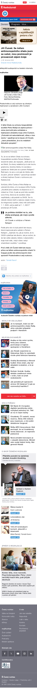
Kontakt (22, 625)
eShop (4, 622)
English (4, 682)
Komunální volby (8, 616)
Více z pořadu (8, 403)
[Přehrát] (4, 112)
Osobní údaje (13, 680)
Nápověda (23, 616)
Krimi (5, 293)
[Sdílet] (5, 120)
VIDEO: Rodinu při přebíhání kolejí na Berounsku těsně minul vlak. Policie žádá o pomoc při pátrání (16, 593)
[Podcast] (2, 120)
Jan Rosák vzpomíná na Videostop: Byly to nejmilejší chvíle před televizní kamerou (23, 353)
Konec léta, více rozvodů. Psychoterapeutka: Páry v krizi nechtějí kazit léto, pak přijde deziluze (16, 576)
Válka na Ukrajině (8, 613)
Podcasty (5, 639)
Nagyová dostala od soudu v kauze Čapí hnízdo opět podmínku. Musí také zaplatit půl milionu (18, 585)
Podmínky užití (25, 680)
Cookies (4, 680)
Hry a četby (7, 289)
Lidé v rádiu (23, 619)
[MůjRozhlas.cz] (4, 73)
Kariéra (22, 622)
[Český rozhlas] (7, 2)
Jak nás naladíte (25, 613)
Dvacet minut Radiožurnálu (11, 63)
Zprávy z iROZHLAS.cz (12, 546)
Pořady (5, 302)
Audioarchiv (6, 636)
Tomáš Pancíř (11, 260)
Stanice (5, 619)
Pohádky (6, 297)
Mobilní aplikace (8, 642)
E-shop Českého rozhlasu (14, 451)
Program (15, 24)
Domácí (4, 24)
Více (25, 24)
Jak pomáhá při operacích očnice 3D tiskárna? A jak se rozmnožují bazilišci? (22, 384)
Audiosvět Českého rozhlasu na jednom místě (17, 315)
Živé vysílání (7, 306)
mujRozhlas (5, 283)
